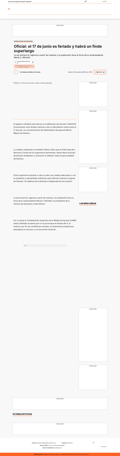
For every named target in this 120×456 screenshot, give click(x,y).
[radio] (80, 2)
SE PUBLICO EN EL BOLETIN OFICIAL (23, 41)
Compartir (98, 72)
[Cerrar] (33, 66)
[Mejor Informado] (60, 9)
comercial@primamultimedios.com (44, 443)
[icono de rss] (110, 9)
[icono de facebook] (100, 9)
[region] (60, 30)
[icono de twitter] (103, 9)
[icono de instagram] (107, 9)
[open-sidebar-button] (9, 9)
